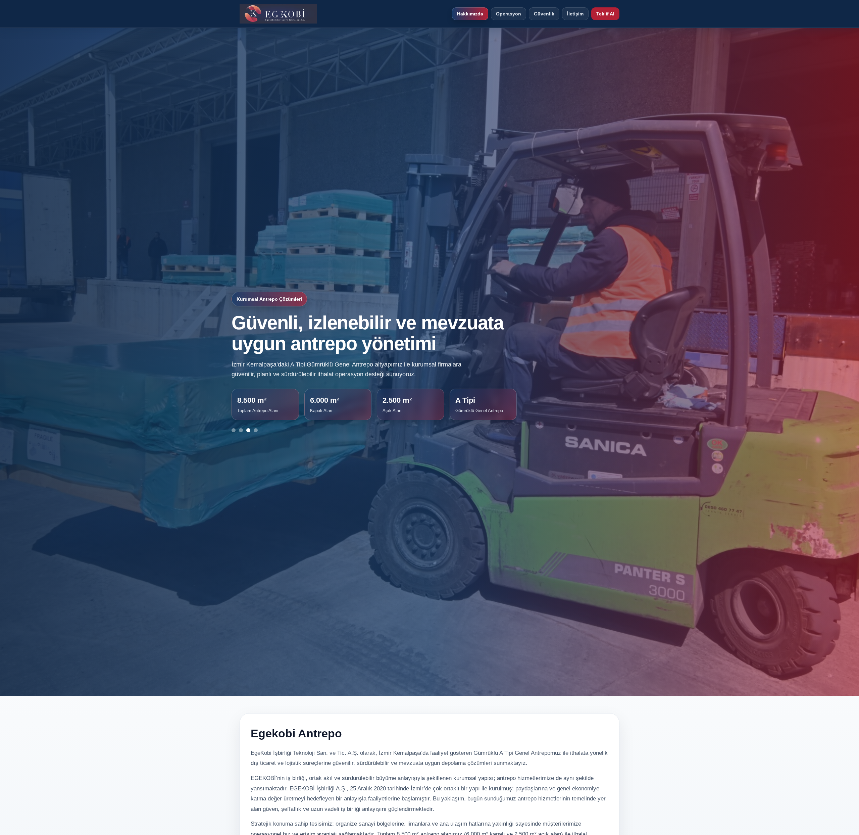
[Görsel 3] (248, 430)
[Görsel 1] (234, 430)
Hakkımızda (470, 13)
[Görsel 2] (241, 430)
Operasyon (508, 13)
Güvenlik (544, 13)
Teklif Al (605, 13)
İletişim (575, 13)
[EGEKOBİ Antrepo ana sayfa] (278, 13)
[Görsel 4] (256, 430)
